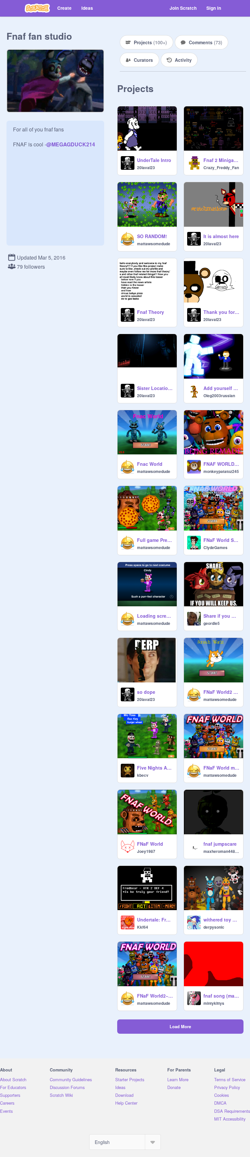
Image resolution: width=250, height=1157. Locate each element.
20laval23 (146, 167)
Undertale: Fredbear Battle (155, 919)
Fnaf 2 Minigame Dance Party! (221, 160)
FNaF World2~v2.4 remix (155, 995)
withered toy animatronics (221, 919)
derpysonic (213, 927)
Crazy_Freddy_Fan (221, 167)
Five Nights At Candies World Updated (155, 767)
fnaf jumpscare (220, 844)
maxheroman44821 (221, 851)
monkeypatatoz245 (221, 471)
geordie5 (211, 623)
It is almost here (221, 236)
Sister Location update (155, 388)
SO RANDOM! (152, 236)
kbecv (142, 775)
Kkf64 (142, 927)
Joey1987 (146, 851)
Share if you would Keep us (221, 615)
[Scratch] (37, 8)
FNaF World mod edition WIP (221, 767)
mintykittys (213, 1003)
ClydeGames (215, 547)
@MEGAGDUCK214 (70, 144)
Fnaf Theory (150, 312)
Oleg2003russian (219, 395)
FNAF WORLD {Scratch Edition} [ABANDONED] (221, 464)
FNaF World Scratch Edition (221, 540)
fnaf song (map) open (221, 995)
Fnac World (149, 464)
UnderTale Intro (154, 160)
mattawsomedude (153, 244)
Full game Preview (155, 540)
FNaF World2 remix (221, 692)
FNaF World (150, 844)
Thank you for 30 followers (221, 312)
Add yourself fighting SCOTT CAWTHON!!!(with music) (221, 388)
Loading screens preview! (155, 615)
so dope (146, 692)
